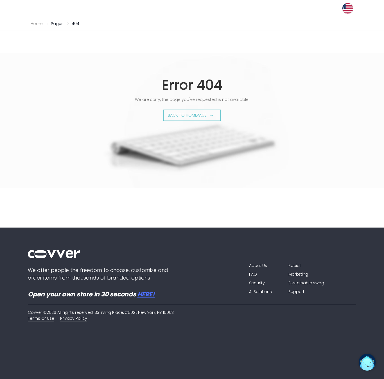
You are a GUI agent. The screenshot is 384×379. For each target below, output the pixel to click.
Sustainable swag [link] (306, 283)
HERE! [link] (146, 294)
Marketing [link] (298, 274)
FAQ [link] (253, 274)
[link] (127, 254)
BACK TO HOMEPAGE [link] (187, 115)
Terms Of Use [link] (41, 318)
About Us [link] (258, 265)
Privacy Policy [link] (73, 318)
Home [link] (37, 23)
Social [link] (294, 265)
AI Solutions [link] (260, 291)
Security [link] (257, 283)
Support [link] (296, 291)
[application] (367, 362)
